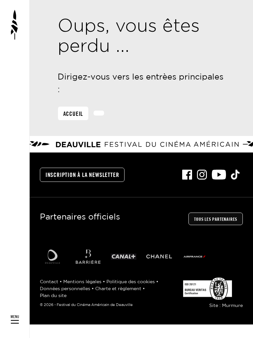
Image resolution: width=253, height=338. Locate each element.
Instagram (202, 175)
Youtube (219, 175)
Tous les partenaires (215, 219)
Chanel (159, 256)
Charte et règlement (119, 289)
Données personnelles (66, 289)
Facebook (187, 175)
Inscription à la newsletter (82, 175)
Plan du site (53, 295)
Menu (15, 169)
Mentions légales (83, 282)
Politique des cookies (131, 282)
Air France (194, 256)
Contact (50, 282)
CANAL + (123, 256)
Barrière (88, 256)
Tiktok (235, 175)
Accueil (73, 114)
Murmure (232, 305)
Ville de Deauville (52, 256)
